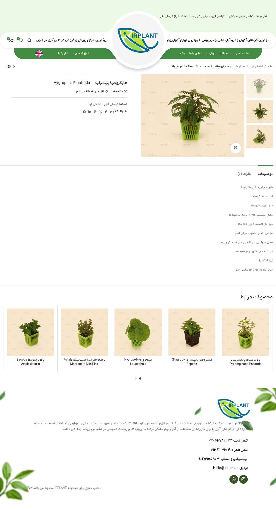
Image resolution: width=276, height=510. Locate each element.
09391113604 (220, 450)
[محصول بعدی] (5, 67)
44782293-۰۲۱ (220, 441)
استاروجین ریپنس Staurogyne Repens (192, 362)
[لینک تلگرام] (84, 112)
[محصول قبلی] (14, 67)
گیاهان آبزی (256, 66)
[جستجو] (29, 40)
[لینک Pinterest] (95, 112)
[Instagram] (243, 479)
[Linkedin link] (89, 112)
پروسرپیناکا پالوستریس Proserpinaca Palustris (246, 362)
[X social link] (101, 112)
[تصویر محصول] (245, 332)
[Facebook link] (106, 112)
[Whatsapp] (233, 479)
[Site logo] (138, 40)
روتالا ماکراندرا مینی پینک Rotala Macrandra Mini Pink (84, 362)
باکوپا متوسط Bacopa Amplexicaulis (30, 362)
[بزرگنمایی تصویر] (235, 148)
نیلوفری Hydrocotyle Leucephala (138, 362)
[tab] (265, 172)
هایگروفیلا (238, 66)
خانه (270, 66)
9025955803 (208, 459)
